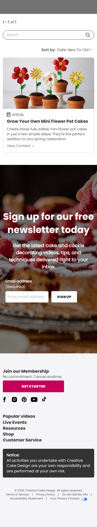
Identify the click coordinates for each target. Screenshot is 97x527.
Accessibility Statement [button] (26, 499)
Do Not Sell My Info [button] (75, 495)
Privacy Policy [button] (45, 495)
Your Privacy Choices (64, 499)
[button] (88, 35)
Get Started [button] (33, 386)
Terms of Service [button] (17, 495)
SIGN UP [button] (64, 296)
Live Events (15, 422)
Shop (8, 434)
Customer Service (22, 440)
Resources (14, 428)
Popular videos (19, 416)
